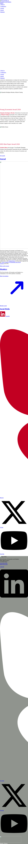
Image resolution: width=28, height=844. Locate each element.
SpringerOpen (11, 261)
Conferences (3, 6)
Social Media (5, 309)
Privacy (6, 843)
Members (2, 12)
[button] (14, 41)
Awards (2, 8)
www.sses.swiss (3, 563)
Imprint (1, 843)
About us (2, 4)
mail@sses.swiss (4, 564)
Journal (2, 10)
